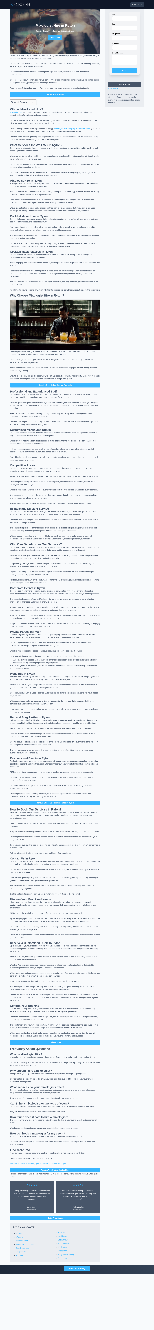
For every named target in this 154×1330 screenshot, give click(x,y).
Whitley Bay (62, 1247)
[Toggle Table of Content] (32, 102)
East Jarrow (62, 1240)
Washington (62, 1236)
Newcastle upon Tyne (57, 1164)
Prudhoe (21, 1164)
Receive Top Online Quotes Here (55, 1170)
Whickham (30, 1164)
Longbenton (21, 1252)
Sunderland (62, 1258)
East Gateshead (22, 1248)
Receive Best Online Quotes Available (55, 385)
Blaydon (13, 1164)
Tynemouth (62, 1251)
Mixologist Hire (16, 112)
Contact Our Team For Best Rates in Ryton (55, 803)
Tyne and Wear (41, 1164)
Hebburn (61, 1233)
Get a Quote (55, 37)
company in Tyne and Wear (72, 129)
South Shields (63, 1243)
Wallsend (19, 1255)
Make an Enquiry (77, 1268)
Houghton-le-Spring (66, 1254)
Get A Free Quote (55, 1218)
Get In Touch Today (55, 94)
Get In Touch (124, 84)
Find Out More (55, 1042)
